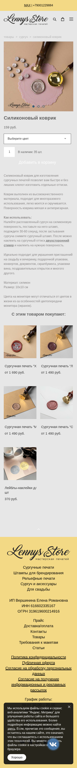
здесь (11, 728)
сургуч (23, 36)
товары (9, 36)
